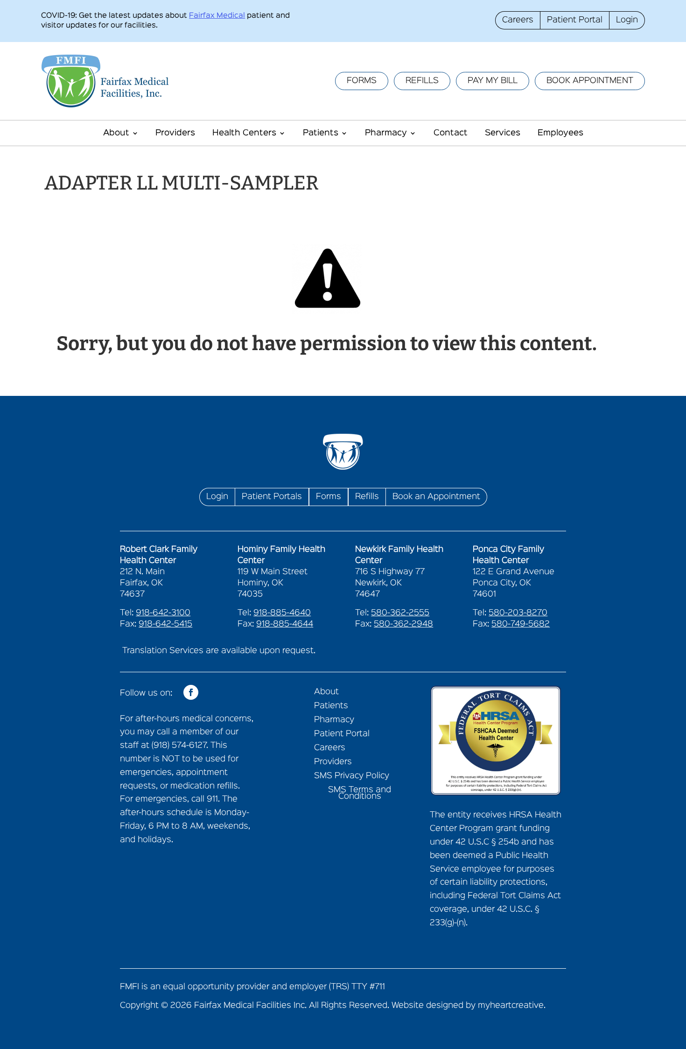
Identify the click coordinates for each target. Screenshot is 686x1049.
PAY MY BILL (493, 80)
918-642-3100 (163, 613)
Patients (320, 133)
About (116, 133)
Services (502, 133)
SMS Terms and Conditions (359, 793)
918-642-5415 (165, 624)
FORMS (362, 80)
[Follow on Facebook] (190, 692)
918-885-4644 (284, 624)
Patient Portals (272, 496)
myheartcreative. (512, 1005)
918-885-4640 (282, 613)
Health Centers (244, 133)
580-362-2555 (400, 613)
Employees (560, 133)
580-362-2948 (403, 624)
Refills (367, 496)
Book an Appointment (436, 496)
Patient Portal (574, 20)
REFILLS (422, 80)
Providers (175, 133)
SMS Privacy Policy (351, 776)
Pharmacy (386, 133)
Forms (328, 496)
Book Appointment (589, 80)
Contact (451, 133)
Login (627, 20)
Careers (517, 20)
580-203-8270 (518, 613)
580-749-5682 (520, 624)
